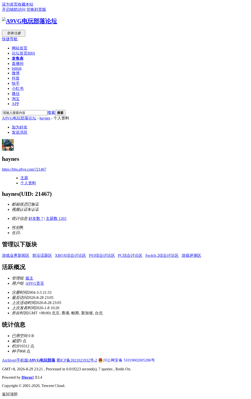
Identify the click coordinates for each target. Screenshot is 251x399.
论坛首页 (23, 53)
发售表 (18, 58)
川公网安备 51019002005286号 (129, 360)
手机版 (22, 360)
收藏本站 (25, 4)
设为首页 (10, 4)
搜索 (51, 112)
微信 (16, 94)
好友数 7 (35, 218)
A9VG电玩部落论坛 (19, 118)
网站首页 (19, 48)
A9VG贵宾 (34, 283)
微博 (16, 73)
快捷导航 (10, 39)
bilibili (17, 68)
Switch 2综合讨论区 (162, 255)
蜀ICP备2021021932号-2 (76, 360)
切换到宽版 (36, 9)
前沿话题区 (42, 255)
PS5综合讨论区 (102, 255)
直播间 (18, 63)
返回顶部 (10, 394)
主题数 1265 (56, 218)
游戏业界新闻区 (15, 255)
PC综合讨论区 (130, 255)
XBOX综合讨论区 (70, 255)
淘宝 (16, 99)
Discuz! (28, 377)
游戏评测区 (191, 255)
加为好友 (19, 127)
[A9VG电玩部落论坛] (29, 21)
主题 (24, 178)
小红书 (18, 88)
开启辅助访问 (13, 9)
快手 (16, 83)
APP (15, 104)
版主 (29, 278)
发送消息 (19, 132)
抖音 (16, 78)
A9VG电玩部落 (42, 360)
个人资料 (28, 183)
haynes (44, 118)
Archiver (9, 360)
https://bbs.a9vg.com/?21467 (24, 169)
